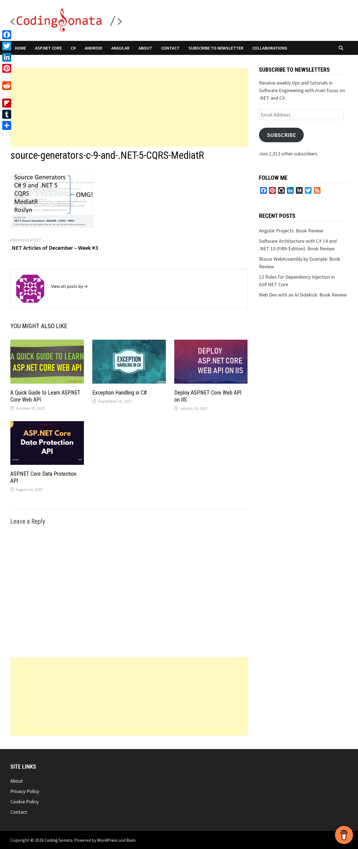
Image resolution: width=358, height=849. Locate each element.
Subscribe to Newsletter (216, 48)
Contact (170, 48)
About (145, 48)
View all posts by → (69, 286)
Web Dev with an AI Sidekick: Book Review (303, 294)
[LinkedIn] (6, 57)
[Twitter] (6, 46)
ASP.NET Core (48, 48)
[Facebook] (6, 34)
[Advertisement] (129, 107)
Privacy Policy (24, 791)
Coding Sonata (58, 840)
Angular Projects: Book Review (291, 230)
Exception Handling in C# (119, 392)
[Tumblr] (6, 114)
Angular (120, 48)
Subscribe (281, 135)
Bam (130, 840)
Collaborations (269, 48)
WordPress (107, 840)
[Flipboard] (6, 103)
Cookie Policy (24, 801)
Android (93, 48)
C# (73, 48)
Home (20, 48)
